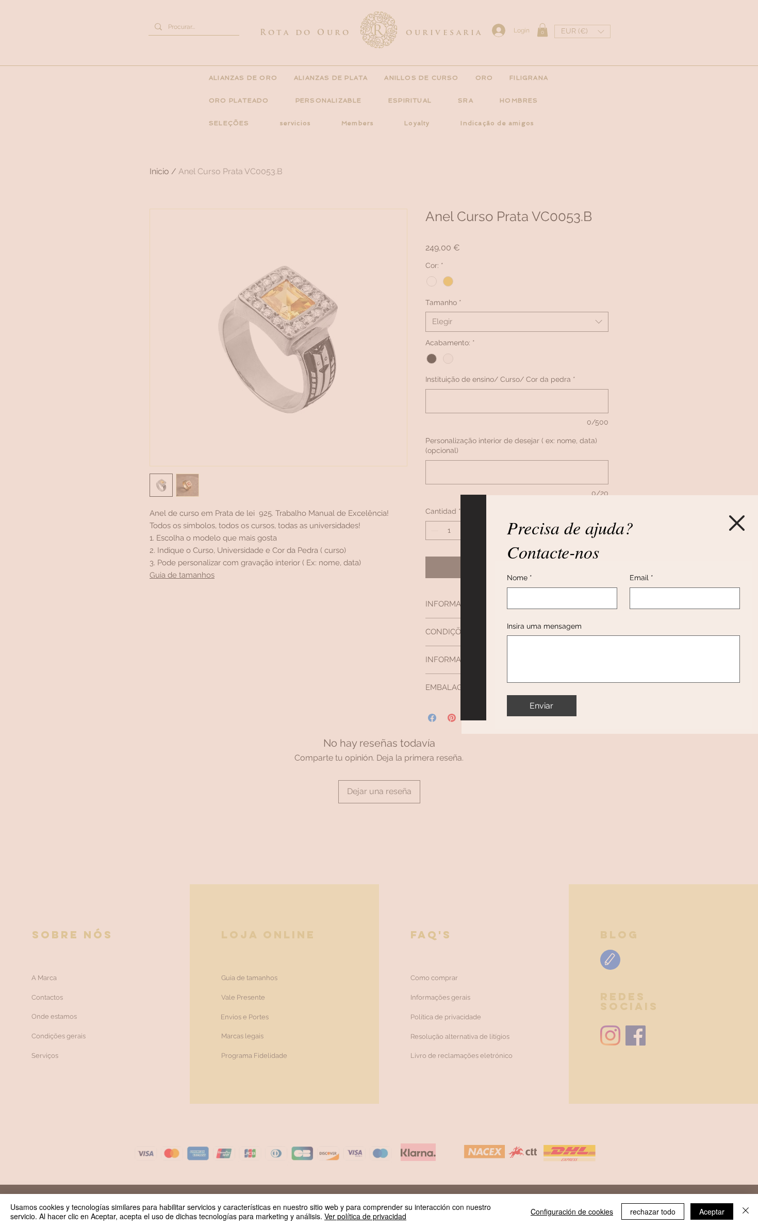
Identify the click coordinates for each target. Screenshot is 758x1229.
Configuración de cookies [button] (572, 1211)
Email (641, 578)
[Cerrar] (745, 1211)
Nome (519, 578)
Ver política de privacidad (365, 1216)
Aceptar (711, 1211)
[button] (737, 523)
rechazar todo (652, 1211)
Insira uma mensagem (544, 626)
